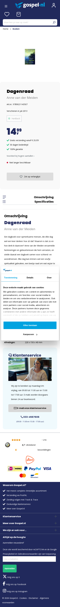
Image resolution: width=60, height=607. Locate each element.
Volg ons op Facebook (15, 584)
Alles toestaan (30, 325)
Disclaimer (33, 598)
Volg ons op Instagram (16, 591)
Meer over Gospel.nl (16, 508)
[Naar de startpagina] (30, 5)
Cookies (23, 598)
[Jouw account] (53, 5)
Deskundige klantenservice (19, 504)
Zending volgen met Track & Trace (22, 499)
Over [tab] (49, 277)
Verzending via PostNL (17, 495)
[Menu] (6, 5)
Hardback (16, 118)
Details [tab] (30, 277)
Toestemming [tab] (10, 277)
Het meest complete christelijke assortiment (27, 490)
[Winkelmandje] (19, 14)
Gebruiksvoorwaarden (28, 554)
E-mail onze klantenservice (31, 408)
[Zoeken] (54, 22)
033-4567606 (31, 417)
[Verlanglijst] (7, 14)
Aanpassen (28, 334)
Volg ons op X (13, 577)
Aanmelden (10, 568)
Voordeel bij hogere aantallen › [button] (20, 156)
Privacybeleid (9, 554)
